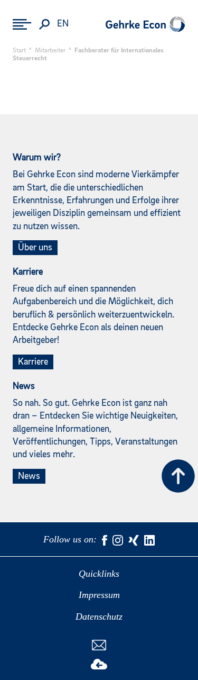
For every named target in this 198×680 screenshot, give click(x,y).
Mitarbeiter (50, 51)
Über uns (35, 247)
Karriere (33, 362)
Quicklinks (99, 573)
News (29, 476)
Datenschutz (99, 616)
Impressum (99, 595)
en (63, 24)
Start (19, 51)
